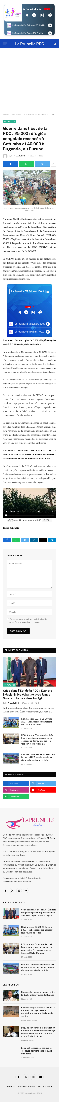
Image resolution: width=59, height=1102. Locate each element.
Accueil (6, 114)
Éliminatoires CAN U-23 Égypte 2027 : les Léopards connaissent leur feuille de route (37, 722)
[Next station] (26, 15)
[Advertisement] (29, 80)
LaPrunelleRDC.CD (32, 861)
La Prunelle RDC (18, 156)
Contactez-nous (27, 1086)
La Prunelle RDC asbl (45, 838)
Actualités (9, 122)
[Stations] (47, 291)
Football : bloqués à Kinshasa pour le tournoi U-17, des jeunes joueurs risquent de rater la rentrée (38, 757)
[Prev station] (42, 15)
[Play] (34, 15)
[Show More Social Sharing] (53, 164)
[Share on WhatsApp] (26, 164)
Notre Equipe (45, 1086)
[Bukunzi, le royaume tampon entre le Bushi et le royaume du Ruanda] (11, 995)
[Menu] (5, 44)
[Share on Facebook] (10, 164)
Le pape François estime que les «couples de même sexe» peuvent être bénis (37, 1051)
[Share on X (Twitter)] (42, 164)
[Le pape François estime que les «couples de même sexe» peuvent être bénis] (11, 1051)
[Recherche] (54, 44)
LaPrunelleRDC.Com (44, 865)
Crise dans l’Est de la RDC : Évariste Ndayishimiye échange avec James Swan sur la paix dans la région (27, 694)
